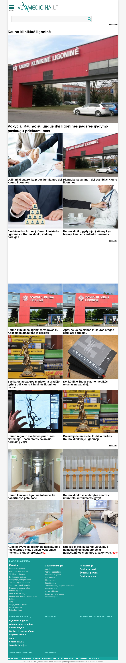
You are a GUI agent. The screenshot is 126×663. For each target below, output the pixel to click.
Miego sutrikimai (51, 591)
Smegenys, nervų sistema (20, 580)
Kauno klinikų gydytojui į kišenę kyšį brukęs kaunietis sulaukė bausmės (87, 233)
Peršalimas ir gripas (53, 575)
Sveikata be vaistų (20, 616)
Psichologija (86, 565)
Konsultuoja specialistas (96, 616)
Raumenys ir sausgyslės (19, 588)
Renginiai (50, 616)
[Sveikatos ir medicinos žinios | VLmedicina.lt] (38, 7)
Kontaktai (67, 658)
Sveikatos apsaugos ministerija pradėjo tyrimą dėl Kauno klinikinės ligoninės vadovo (34, 384)
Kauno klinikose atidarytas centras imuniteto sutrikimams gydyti (86, 497)
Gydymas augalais (19, 620)
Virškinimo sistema (17, 574)
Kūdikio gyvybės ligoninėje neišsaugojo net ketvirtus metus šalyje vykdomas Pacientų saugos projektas (34, 549)
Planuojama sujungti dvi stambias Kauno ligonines (90, 181)
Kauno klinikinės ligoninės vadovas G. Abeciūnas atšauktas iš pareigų (33, 331)
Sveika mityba (16, 627)
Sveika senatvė (88, 576)
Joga (11, 638)
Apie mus (26, 658)
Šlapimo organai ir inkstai (19, 582)
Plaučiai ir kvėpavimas (18, 571)
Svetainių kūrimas (95, 662)
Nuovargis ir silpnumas (54, 594)
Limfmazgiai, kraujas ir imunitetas (23, 596)
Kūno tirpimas (50, 580)
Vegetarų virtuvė (17, 634)
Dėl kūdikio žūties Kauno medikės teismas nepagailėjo (85, 383)
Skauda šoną (50, 583)
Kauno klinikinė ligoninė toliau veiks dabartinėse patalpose (31, 497)
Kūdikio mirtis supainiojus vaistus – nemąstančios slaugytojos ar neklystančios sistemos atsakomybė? (88, 549)
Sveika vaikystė (88, 569)
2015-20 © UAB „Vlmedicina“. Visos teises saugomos (45, 662)
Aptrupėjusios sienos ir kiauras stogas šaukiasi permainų (88, 331)
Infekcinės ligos (51, 597)
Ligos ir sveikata (19, 561)
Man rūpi (13, 565)
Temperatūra (50, 577)
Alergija (48, 569)
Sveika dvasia (16, 641)
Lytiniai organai (15, 591)
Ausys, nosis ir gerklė (18, 605)
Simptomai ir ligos (54, 565)
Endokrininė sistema (17, 577)
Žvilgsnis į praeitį (89, 573)
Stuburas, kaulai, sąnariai (19, 585)
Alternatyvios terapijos (21, 624)
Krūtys (11, 599)
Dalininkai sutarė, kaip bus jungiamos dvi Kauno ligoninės (35, 181)
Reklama (113, 24)
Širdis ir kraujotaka (17, 569)
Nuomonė (50, 652)
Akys (11, 602)
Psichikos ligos (15, 610)
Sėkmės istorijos (18, 645)
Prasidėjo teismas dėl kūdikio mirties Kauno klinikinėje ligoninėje (87, 438)
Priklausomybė (51, 588)
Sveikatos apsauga (20, 652)
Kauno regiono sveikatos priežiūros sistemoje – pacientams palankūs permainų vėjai (31, 439)
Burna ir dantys (15, 607)
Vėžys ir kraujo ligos (53, 572)
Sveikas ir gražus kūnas (21, 631)
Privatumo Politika (87, 658)
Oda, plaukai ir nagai (18, 594)
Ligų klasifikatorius (46, 658)
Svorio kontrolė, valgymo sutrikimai (59, 586)
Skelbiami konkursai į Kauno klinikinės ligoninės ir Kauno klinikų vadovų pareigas (33, 234)
